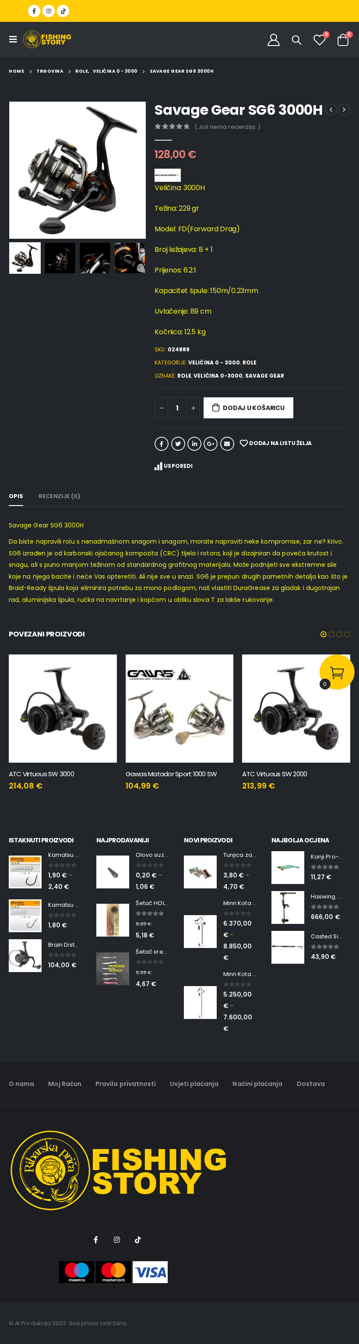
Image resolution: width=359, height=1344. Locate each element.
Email (227, 444)
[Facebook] (34, 11)
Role (250, 362)
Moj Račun (64, 1083)
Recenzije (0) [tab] (59, 496)
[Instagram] (48, 11)
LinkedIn (194, 444)
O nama (21, 1083)
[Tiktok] (63, 11)
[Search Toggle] (297, 40)
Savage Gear (265, 375)
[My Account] (273, 39)
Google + (211, 444)
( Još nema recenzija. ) (227, 127)
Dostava (311, 1083)
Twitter (178, 444)
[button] (323, 634)
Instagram (117, 1240)
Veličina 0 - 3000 (214, 362)
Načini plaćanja (257, 1083)
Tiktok (138, 1240)
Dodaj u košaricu (254, 407)
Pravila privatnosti (125, 1083)
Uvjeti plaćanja (194, 1083)
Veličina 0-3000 (218, 375)
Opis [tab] (16, 496)
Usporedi (178, 466)
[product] (63, 708)
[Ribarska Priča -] (47, 39)
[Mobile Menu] (16, 39)
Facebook (162, 444)
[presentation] (19, 170)
